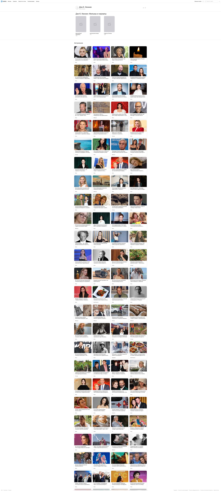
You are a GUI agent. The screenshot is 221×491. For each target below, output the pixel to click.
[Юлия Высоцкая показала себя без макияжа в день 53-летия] (83, 184)
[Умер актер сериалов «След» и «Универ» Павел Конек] (138, 202)
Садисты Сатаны (108, 33)
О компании (5, 490)
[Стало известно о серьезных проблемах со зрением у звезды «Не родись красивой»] (83, 128)
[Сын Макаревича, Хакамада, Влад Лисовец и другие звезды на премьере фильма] (138, 184)
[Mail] (2, 1)
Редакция (175, 490)
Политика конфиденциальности (194, 490)
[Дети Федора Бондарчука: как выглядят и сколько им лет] (138, 110)
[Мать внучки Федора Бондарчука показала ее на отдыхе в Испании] (119, 331)
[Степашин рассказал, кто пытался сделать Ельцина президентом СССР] (101, 313)
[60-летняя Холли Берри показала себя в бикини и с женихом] (138, 276)
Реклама (9, 490)
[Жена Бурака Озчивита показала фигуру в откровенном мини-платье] (101, 128)
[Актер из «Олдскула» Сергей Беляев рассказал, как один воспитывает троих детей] (138, 424)
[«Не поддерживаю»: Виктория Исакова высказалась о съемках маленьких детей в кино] (119, 221)
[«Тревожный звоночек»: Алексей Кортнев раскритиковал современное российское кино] (119, 294)
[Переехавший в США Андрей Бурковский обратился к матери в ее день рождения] (119, 91)
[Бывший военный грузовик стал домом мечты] (101, 276)
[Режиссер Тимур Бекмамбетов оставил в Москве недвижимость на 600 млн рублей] (119, 73)
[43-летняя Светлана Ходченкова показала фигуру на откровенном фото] (83, 276)
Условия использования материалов (206, 490)
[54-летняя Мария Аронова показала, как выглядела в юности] (101, 258)
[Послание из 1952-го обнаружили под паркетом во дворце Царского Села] (101, 110)
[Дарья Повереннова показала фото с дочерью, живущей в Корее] (101, 221)
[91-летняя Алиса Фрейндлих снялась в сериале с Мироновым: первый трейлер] (83, 73)
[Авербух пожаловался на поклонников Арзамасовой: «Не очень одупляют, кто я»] (119, 387)
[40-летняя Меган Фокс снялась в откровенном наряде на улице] (101, 147)
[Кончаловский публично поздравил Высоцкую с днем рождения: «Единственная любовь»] (101, 202)
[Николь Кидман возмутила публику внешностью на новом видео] (138, 368)
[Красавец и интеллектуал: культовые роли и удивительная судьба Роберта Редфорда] (101, 350)
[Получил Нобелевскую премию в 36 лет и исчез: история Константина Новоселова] (119, 258)
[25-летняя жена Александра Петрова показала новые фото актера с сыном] (138, 147)
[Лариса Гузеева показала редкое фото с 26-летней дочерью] (101, 91)
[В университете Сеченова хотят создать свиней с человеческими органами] (138, 313)
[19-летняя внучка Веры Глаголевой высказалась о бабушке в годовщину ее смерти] (138, 221)
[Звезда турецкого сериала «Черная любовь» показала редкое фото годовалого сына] (83, 294)
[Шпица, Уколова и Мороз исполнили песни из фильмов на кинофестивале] (83, 479)
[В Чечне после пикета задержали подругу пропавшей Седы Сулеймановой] (83, 221)
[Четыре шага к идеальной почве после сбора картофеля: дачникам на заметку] (119, 202)
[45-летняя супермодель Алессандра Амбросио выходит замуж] (83, 442)
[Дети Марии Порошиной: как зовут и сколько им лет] (119, 55)
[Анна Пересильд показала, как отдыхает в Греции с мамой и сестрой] (138, 239)
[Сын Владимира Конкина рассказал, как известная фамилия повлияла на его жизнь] (83, 91)
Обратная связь (216, 490)
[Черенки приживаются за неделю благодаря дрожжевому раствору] (83, 368)
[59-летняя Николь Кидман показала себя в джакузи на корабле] (83, 331)
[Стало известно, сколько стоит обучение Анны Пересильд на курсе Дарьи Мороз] (83, 258)
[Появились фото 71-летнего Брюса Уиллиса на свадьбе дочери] (138, 442)
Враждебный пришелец (79, 34)
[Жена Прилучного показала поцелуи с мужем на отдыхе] (138, 405)
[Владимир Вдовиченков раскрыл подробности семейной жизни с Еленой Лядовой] (138, 73)
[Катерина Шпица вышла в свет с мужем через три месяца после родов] (138, 91)
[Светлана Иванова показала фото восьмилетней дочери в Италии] (138, 387)
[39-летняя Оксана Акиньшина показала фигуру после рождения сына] (119, 276)
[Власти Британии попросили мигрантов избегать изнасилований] (101, 184)
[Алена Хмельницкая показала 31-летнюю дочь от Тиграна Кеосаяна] (138, 294)
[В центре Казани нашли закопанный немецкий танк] (83, 313)
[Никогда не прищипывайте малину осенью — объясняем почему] (138, 258)
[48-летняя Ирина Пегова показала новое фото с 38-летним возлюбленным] (83, 350)
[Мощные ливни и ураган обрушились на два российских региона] (119, 313)
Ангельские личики (94, 33)
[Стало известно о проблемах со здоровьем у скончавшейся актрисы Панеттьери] (83, 55)
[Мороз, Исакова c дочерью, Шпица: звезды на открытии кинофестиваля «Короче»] (119, 368)
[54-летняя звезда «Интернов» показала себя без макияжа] (83, 424)
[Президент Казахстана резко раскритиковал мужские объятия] (119, 147)
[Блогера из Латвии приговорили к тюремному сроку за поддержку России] (119, 442)
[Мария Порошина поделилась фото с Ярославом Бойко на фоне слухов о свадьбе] (101, 55)
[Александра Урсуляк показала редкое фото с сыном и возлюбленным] (119, 184)
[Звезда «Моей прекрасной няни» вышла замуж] (83, 405)
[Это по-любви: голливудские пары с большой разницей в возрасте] (101, 479)
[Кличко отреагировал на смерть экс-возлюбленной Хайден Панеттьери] (119, 165)
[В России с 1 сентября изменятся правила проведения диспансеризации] (119, 350)
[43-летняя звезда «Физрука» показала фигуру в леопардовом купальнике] (119, 479)
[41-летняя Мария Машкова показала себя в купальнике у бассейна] (119, 461)
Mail (2, 490)
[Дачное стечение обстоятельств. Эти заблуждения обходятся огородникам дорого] (138, 331)
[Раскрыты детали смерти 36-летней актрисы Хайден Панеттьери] (138, 128)
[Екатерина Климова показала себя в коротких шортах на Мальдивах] (119, 239)
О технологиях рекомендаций (183, 490)
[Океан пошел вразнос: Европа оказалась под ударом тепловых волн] (83, 147)
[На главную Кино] (4, 1)
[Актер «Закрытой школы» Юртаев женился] (83, 461)
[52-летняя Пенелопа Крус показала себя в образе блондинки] (101, 405)
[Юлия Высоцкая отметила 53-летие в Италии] (101, 239)
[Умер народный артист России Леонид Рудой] (138, 55)
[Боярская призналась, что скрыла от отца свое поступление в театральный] (83, 165)
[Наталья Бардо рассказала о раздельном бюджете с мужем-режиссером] (83, 202)
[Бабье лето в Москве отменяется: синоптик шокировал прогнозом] (119, 128)
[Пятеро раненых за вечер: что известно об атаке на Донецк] (119, 405)
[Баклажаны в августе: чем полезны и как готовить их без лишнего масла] (101, 294)
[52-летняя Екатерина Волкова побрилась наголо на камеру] (138, 479)
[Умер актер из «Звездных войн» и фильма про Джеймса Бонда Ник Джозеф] (138, 461)
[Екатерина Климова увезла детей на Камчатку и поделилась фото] (83, 387)
